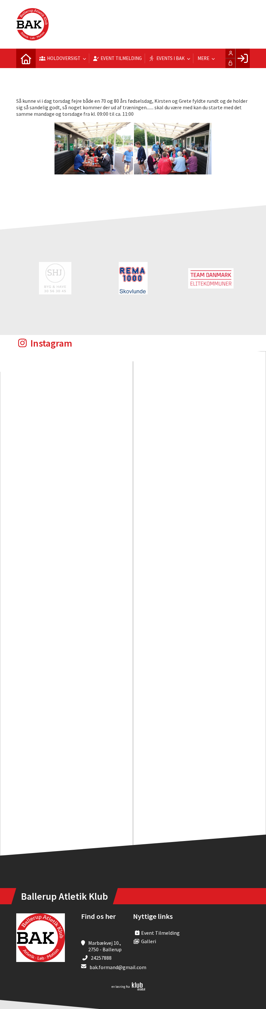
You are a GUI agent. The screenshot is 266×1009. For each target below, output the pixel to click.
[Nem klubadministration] (128, 988)
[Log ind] (242, 58)
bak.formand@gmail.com (118, 967)
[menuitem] (26, 58)
